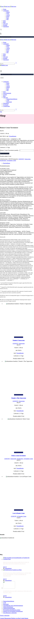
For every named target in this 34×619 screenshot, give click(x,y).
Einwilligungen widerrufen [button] (10, 612)
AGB (4, 602)
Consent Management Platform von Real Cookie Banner (14, 618)
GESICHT (21, 159)
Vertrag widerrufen (4, 615)
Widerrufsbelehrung (8, 607)
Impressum (6, 604)
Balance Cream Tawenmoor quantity (9, 150)
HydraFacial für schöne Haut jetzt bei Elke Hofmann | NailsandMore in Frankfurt (17, 574)
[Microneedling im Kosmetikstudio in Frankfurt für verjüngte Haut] (18, 559)
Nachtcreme (3, 160)
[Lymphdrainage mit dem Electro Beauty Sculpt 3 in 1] (9, 588)
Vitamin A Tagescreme (19, 340)
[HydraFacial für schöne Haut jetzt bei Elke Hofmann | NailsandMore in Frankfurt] (12, 570)
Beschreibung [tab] (6, 163)
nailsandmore (8, 568)
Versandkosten (12, 136)
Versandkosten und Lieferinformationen (13, 605)
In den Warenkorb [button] (18, 337)
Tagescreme (27, 159)
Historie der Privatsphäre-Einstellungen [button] (13, 611)
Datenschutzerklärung (8, 601)
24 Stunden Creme (11, 160)
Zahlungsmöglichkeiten (9, 608)
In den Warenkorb (5, 153)
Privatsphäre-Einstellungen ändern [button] (11, 610)
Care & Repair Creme (19, 513)
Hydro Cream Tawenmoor (18, 455)
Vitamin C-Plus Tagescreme (18, 398)
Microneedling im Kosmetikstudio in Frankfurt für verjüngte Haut (16, 563)
